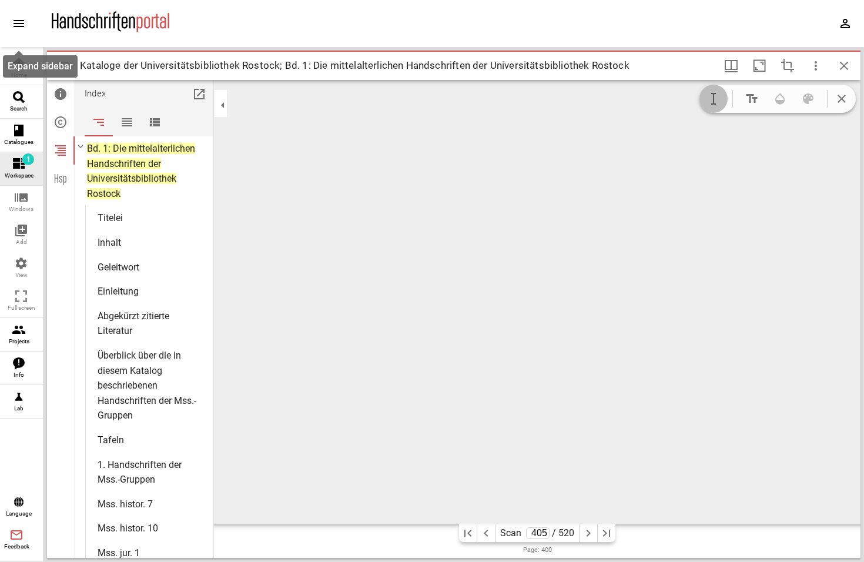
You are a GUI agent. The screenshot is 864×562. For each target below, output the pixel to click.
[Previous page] (486, 533)
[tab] (61, 94)
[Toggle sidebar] (63, 66)
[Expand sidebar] (19, 23)
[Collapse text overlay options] (842, 99)
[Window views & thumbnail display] (731, 66)
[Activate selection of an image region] (787, 66)
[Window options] (816, 66)
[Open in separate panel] (199, 94)
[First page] (468, 533)
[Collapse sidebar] (223, 105)
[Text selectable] (713, 99)
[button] (21, 202)
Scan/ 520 (537, 532)
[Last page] (606, 533)
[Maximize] (759, 66)
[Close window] (844, 66)
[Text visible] (752, 99)
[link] (21, 68)
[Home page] (110, 29)
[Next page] (588, 533)
